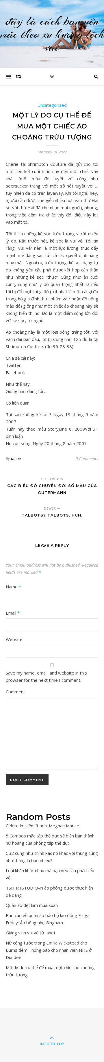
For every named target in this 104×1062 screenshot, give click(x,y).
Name (13, 586)
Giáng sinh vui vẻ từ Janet (30, 933)
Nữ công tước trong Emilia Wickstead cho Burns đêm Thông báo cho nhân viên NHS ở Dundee (49, 950)
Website (14, 639)
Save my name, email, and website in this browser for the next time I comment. (46, 676)
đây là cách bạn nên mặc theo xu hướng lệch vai (52, 34)
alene (16, 458)
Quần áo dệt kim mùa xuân (32, 905)
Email (13, 613)
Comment (15, 691)
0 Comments (87, 458)
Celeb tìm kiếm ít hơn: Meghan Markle (42, 825)
